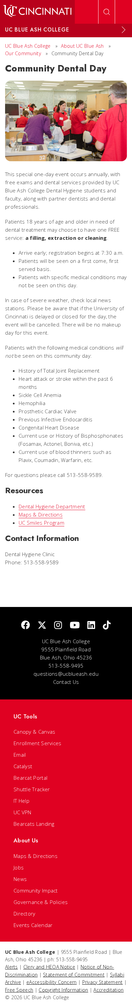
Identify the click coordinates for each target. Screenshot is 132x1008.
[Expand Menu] (123, 29)
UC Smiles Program (41, 522)
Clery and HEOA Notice (49, 967)
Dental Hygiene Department (52, 506)
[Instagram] (58, 625)
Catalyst (23, 766)
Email (20, 754)
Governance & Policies (41, 902)
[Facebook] (25, 625)
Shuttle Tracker (32, 789)
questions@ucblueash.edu (66, 673)
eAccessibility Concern (51, 982)
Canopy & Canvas (35, 731)
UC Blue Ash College (28, 46)
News (20, 879)
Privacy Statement (102, 982)
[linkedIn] (91, 625)
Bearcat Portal (30, 777)
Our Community (23, 53)
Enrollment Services (38, 743)
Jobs (19, 867)
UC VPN (22, 812)
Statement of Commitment (74, 974)
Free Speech (19, 990)
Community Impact (36, 890)
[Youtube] (75, 625)
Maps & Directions (41, 514)
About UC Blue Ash (82, 46)
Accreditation (108, 990)
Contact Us (66, 681)
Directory (25, 913)
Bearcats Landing (34, 823)
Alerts (11, 967)
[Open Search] (106, 12)
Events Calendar (33, 925)
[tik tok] (107, 625)
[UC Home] (37, 12)
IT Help (21, 800)
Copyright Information (63, 990)
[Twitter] (42, 625)
